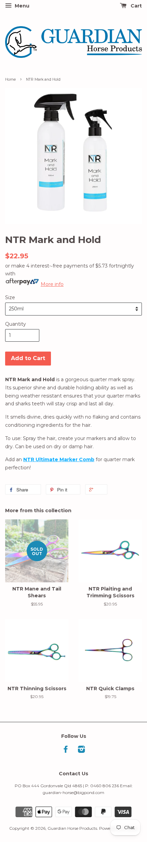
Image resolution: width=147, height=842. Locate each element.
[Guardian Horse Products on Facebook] (65, 750)
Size (10, 297)
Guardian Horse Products (72, 828)
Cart (135, 6)
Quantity (15, 324)
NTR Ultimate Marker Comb (58, 459)
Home (10, 79)
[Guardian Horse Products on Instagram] (81, 750)
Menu (21, 6)
